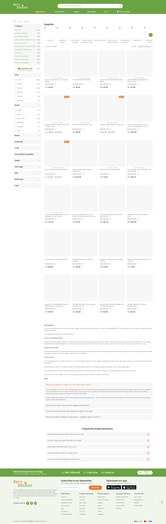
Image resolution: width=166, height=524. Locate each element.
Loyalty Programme (67, 500)
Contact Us (64, 511)
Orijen (99, 505)
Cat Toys (82, 511)
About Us (64, 497)
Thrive (100, 511)
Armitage (20, 126)
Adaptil (19, 110)
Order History (138, 505)
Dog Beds (82, 514)
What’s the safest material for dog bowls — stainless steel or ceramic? (73, 417)
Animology (20, 122)
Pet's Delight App (66, 514)
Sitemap (118, 508)
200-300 (19, 88)
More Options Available (57, 78)
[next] (151, 35)
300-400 (20, 92)
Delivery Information (122, 497)
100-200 (19, 84)
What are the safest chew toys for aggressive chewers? (67, 405)
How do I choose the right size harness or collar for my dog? (69, 411)
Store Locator (65, 505)
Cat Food (82, 500)
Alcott (19, 114)
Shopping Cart (138, 500)
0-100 (19, 80)
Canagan (100, 514)
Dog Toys (82, 508)
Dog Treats (82, 503)
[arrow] (46, 12)
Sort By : (134, 46)
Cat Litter (82, 505)
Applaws (100, 503)
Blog (62, 508)
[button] (27, 74)
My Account (137, 497)
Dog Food (82, 497)
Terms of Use (120, 503)
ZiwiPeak (100, 508)
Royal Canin (101, 497)
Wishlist (136, 503)
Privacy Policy (120, 505)
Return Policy (120, 500)
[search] (120, 6)
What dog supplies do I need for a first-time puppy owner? (68, 385)
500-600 (20, 100)
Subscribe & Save (66, 503)
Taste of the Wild (103, 500)
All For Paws (21, 118)
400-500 (20, 96)
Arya (18, 131)
